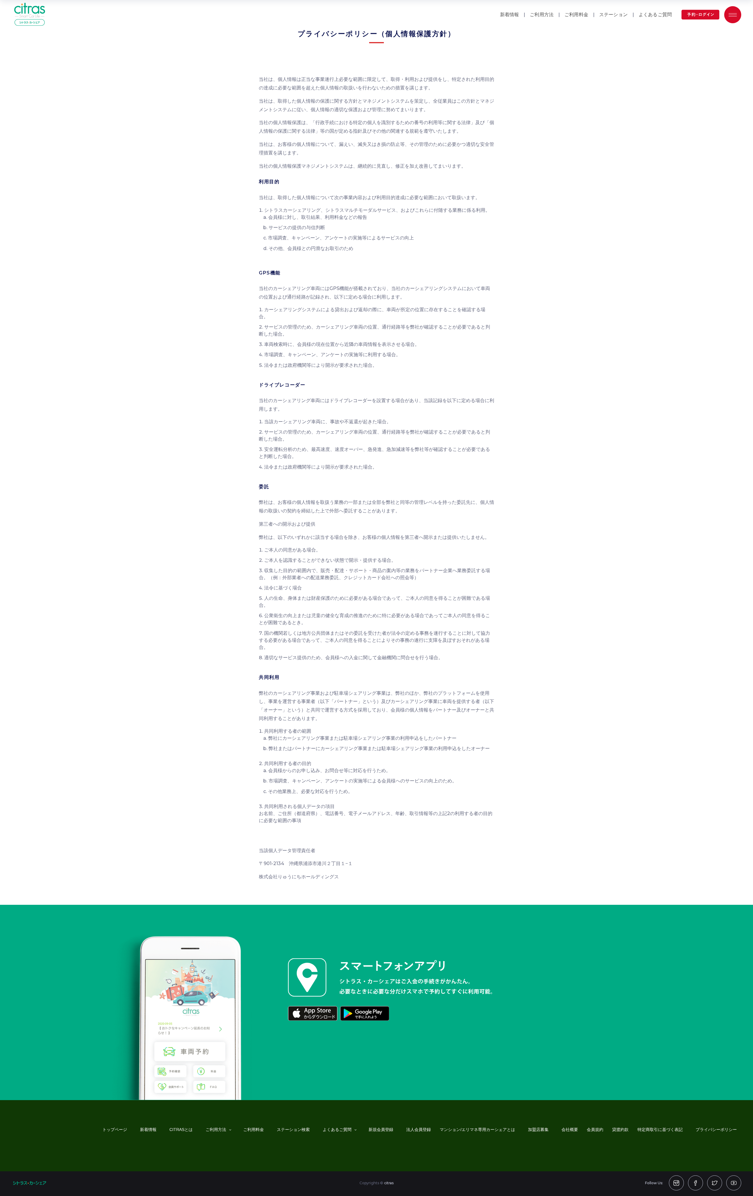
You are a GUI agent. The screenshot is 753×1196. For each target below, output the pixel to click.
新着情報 (509, 14)
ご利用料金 (576, 14)
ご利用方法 (542, 14)
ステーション (613, 14)
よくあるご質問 (655, 14)
